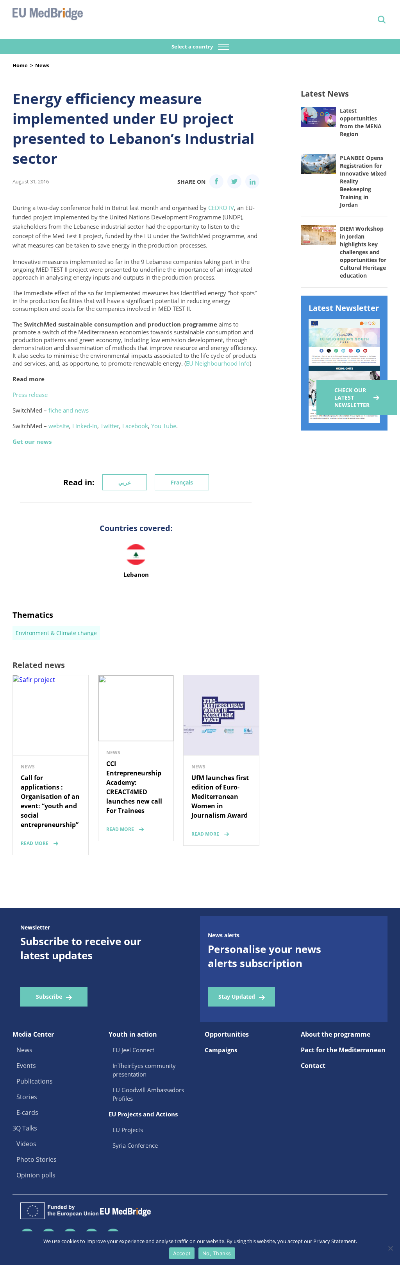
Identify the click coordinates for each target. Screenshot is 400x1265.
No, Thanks (216, 1253)
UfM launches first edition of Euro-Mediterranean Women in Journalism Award (220, 796)
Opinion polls (35, 1175)
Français (182, 482)
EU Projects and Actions (143, 1114)
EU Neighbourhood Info (218, 363)
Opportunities (227, 1034)
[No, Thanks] (390, 1248)
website (58, 426)
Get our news (32, 441)
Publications (34, 1081)
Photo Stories (36, 1159)
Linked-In (84, 426)
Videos (26, 1143)
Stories (26, 1097)
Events (26, 1065)
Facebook (135, 426)
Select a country (192, 46)
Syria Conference (135, 1145)
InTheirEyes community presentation (144, 1070)
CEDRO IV (221, 208)
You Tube (163, 426)
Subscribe (49, 996)
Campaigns (221, 1050)
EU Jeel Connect (133, 1050)
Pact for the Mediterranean (343, 1050)
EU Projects (127, 1130)
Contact (313, 1065)
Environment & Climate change (56, 633)
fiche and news (68, 410)
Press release (30, 394)
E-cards (27, 1112)
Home (20, 65)
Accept (182, 1253)
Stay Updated (236, 996)
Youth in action (133, 1034)
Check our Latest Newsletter (352, 397)
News (42, 65)
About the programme (335, 1034)
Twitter (109, 426)
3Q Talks (24, 1128)
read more (34, 843)
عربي (124, 482)
